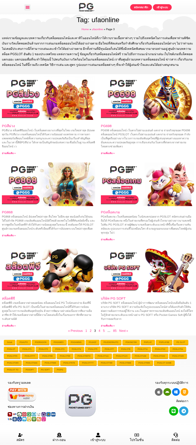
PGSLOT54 (178, 349)
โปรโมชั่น (137, 440)
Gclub (9, 342)
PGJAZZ (92, 342)
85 (115, 330)
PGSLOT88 (47, 356)
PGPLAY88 (164, 342)
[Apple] (159, 392)
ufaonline (97, 29)
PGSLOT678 (69, 363)
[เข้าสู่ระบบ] (98, 435)
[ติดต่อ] (175, 435)
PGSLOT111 (103, 356)
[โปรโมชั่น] (137, 435)
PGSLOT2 (43, 349)
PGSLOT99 (65, 356)
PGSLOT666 (50, 363)
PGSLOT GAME (164, 363)
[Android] (167, 392)
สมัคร (20, 440)
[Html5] (184, 392)
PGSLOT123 (121, 356)
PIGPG (60, 370)
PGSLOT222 (159, 356)
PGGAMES (59, 342)
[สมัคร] (20, 435)
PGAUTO (24, 342)
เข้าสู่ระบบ (98, 440)
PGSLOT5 (92, 349)
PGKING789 (131, 342)
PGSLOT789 (106, 363)
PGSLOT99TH (84, 356)
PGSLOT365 (13, 363)
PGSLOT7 (109, 349)
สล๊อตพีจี (8, 298)
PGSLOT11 (143, 349)
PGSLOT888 (125, 363)
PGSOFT (30, 370)
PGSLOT (11, 349)
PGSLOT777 (88, 363)
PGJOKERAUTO (111, 342)
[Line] (173, 411)
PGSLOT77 (30, 356)
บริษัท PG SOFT (113, 298)
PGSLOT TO (12, 370)
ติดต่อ (176, 440)
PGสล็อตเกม (110, 212)
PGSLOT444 (31, 363)
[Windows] (176, 392)
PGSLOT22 (160, 349)
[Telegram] (183, 411)
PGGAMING (76, 342)
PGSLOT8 (125, 349)
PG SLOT (180, 342)
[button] (27, 7)
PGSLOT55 (12, 356)
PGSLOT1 (27, 349)
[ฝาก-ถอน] (59, 435)
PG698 (106, 126)
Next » (123, 330)
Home (85, 29)
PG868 (7, 212)
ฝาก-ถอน (59, 440)
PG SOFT (45, 370)
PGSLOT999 (144, 363)
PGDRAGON (40, 342)
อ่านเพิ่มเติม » (9, 153)
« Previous (75, 330)
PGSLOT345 (178, 356)
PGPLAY (148, 342)
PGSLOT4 (76, 349)
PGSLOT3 (60, 349)
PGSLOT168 (140, 356)
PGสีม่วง (8, 126)
